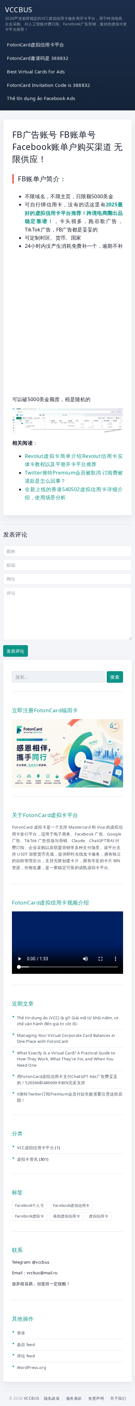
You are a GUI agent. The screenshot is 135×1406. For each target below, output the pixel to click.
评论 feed (26, 1356)
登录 (21, 1333)
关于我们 (118, 1398)
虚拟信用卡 (98, 1216)
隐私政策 (52, 1398)
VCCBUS (18, 9)
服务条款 (74, 1398)
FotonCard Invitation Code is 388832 (48, 85)
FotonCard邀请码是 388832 (37, 58)
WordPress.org (31, 1367)
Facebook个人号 (29, 1205)
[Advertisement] (67, 322)
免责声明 (96, 1398)
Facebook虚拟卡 (29, 1216)
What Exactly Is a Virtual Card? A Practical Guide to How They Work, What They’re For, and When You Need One (66, 1059)
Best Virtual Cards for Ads (36, 71)
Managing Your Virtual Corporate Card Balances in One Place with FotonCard (66, 1038)
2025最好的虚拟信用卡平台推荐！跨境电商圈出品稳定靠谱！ (74, 213)
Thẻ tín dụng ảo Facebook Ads (41, 98)
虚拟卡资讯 (27, 1159)
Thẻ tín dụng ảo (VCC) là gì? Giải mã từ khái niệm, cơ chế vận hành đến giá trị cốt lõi (68, 1021)
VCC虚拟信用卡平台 (35, 1147)
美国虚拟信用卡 (66, 1216)
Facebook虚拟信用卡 (71, 1205)
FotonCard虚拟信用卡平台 (35, 44)
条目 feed (26, 1344)
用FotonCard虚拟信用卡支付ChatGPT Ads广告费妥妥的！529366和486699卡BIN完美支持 (67, 1079)
